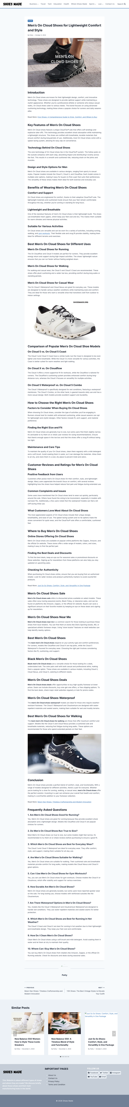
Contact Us (109, 4)
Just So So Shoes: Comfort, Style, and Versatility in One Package (64, 586)
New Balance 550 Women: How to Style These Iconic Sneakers (28, 1042)
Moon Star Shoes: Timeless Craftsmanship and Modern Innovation (64, 802)
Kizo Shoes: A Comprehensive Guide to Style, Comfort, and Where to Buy (67, 117)
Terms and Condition (56, 1085)
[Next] (114, 1033)
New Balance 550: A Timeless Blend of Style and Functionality (62, 1042)
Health (66, 4)
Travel (43, 4)
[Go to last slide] (15, 1033)
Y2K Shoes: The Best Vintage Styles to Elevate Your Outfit (86, 991)
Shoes (30, 21)
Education (58, 4)
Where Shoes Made (79, 4)
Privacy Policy (53, 1081)
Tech (50, 4)
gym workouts (44, 233)
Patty (31, 35)
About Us (52, 1075)
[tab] (60, 1056)
